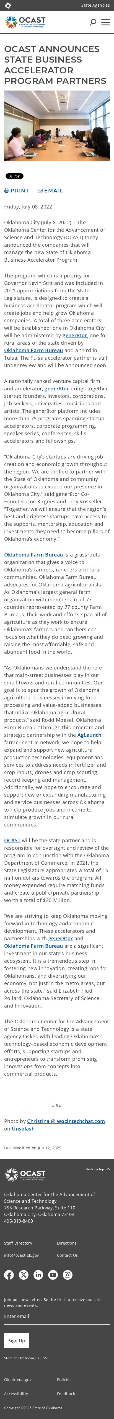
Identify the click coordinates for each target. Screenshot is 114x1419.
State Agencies (95, 5)
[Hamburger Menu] (105, 22)
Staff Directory (18, 1243)
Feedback (66, 1393)
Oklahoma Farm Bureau (33, 350)
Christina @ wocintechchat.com (66, 1121)
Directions (67, 1243)
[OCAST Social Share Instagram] (67, 1275)
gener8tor (75, 335)
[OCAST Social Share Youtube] (53, 1275)
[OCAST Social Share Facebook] (9, 1275)
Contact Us (67, 1255)
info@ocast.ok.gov (21, 1255)
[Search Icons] (93, 22)
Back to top (95, 1169)
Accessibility (16, 1393)
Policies (64, 1379)
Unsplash (23, 1128)
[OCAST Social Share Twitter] (23, 1275)
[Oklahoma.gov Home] (8, 5)
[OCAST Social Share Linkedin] (38, 1275)
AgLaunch (89, 735)
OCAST (12, 840)
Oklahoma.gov (18, 1379)
